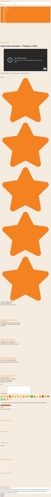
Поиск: (2, 4)
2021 (4, 13)
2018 (4, 19)
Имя (1, 384)
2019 (4, 16)
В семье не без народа (5, 420)
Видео (4, 22)
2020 (4, 14)
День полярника (4, 442)
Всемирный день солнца (6, 459)
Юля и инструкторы (5, 486)
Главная (5, 7)
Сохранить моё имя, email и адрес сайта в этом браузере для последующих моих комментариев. (24, 402)
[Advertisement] (25, 32)
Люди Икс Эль (3, 431)
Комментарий (3, 393)
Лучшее (5, 10)
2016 (4, 20)
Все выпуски (6, 8)
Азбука (4, 11)
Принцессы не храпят (5, 473)
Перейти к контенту (5, 1)
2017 (4, 17)
